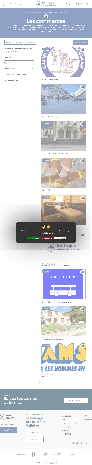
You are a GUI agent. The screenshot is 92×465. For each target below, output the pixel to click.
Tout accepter (34, 238)
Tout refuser (47, 238)
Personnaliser (60, 238)
